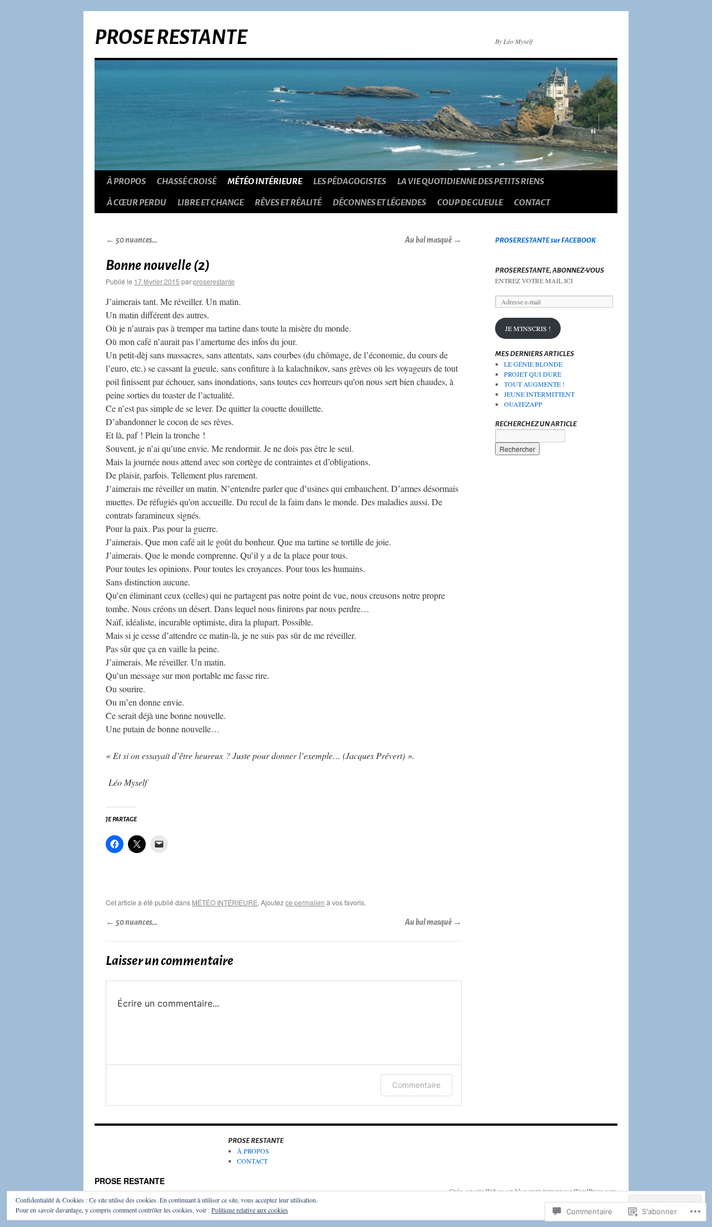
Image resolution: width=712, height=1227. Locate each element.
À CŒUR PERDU (136, 202)
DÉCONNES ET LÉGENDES (379, 202)
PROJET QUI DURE (532, 373)
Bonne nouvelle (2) (158, 265)
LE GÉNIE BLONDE (533, 363)
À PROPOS (126, 181)
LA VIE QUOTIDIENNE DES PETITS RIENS (470, 181)
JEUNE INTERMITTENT (539, 394)
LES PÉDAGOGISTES (349, 181)
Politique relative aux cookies (249, 1209)
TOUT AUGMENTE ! (534, 384)
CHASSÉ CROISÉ (186, 181)
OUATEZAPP (523, 404)
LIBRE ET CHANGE (210, 202)
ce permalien (305, 902)
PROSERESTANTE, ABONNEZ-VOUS (549, 270)
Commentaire (416, 1085)
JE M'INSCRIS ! (528, 328)
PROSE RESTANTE (171, 37)
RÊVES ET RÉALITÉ (288, 202)
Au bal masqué (433, 240)
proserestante (214, 281)
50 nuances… (131, 240)
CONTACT (532, 202)
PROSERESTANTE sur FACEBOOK (545, 240)
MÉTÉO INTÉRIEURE (265, 181)
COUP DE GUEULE (470, 202)
